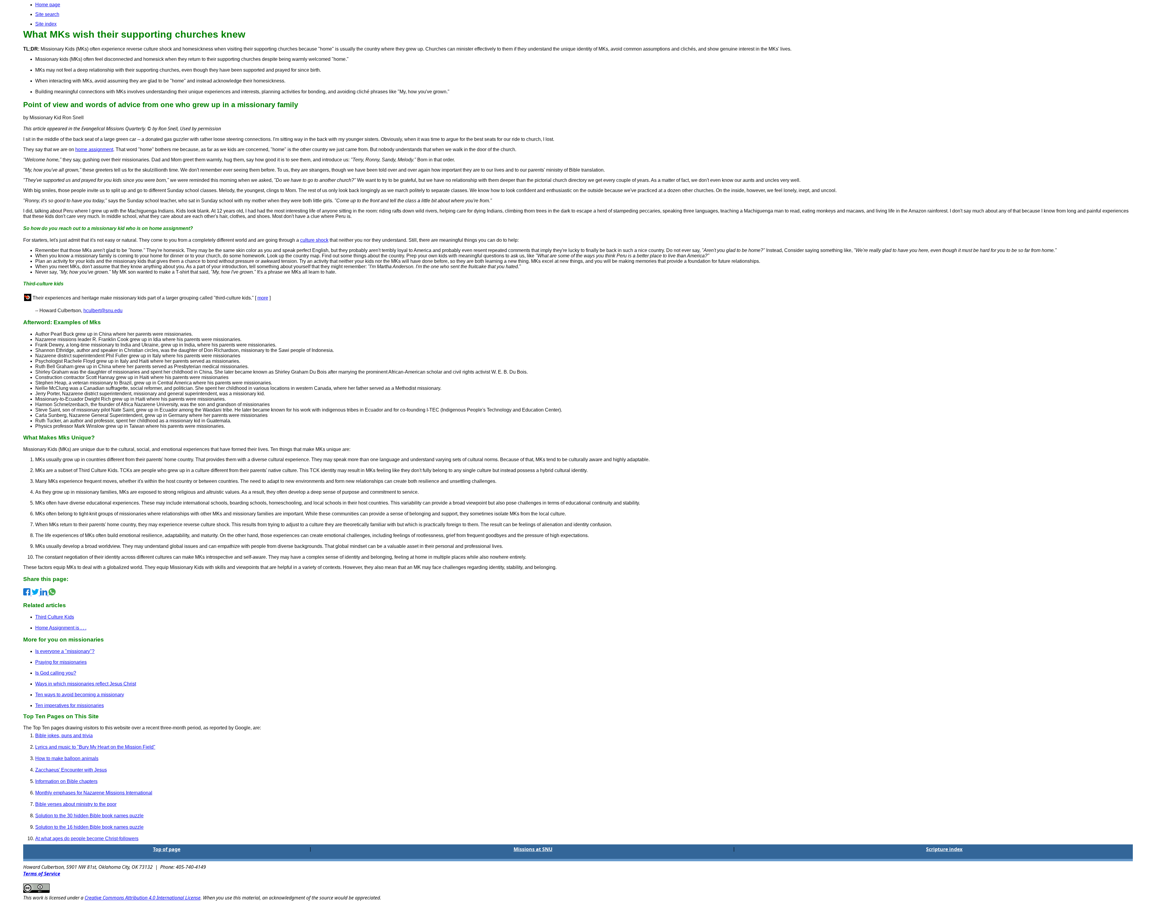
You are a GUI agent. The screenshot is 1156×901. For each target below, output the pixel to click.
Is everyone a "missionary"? (65, 651)
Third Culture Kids (54, 617)
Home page (47, 4)
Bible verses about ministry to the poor (76, 804)
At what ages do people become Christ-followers (86, 838)
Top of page (166, 849)
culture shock (314, 240)
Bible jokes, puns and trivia (64, 735)
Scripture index (944, 849)
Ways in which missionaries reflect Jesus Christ (85, 683)
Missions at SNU (533, 849)
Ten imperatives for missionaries (69, 705)
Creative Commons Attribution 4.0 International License (142, 897)
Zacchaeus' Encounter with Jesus (71, 769)
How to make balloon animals (66, 758)
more (262, 297)
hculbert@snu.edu (103, 310)
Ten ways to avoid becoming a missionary (79, 694)
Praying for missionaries (61, 662)
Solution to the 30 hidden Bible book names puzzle (89, 815)
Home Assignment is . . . (60, 627)
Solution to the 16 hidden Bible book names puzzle (89, 827)
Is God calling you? (55, 673)
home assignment (94, 149)
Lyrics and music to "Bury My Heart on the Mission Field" (95, 747)
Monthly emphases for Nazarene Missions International (93, 792)
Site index (46, 23)
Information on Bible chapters (66, 781)
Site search (47, 14)
